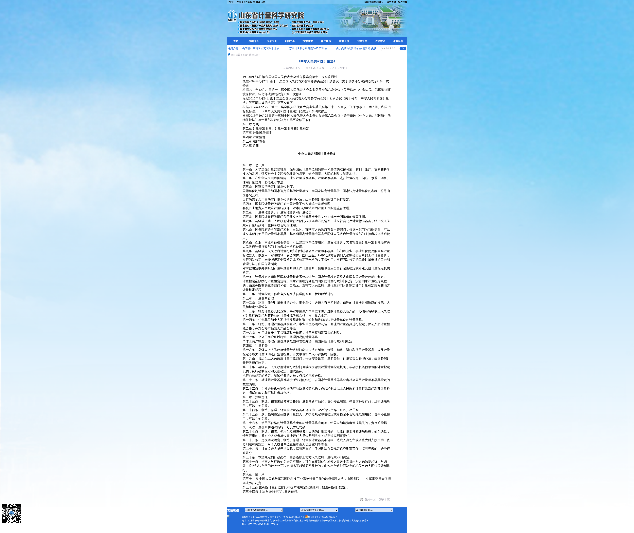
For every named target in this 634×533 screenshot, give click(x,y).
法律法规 (253, 55)
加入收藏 (402, 2)
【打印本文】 (371, 499)
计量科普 (398, 41)
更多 (373, 48)
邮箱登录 (369, 2)
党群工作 (344, 41)
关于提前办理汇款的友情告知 (343, 48)
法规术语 (380, 41)
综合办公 (379, 2)
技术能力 (308, 41)
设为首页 (391, 2)
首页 (236, 41)
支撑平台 (362, 41)
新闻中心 (290, 41)
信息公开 (272, 41)
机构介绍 (254, 41)
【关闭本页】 (384, 499)
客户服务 (326, 41)
